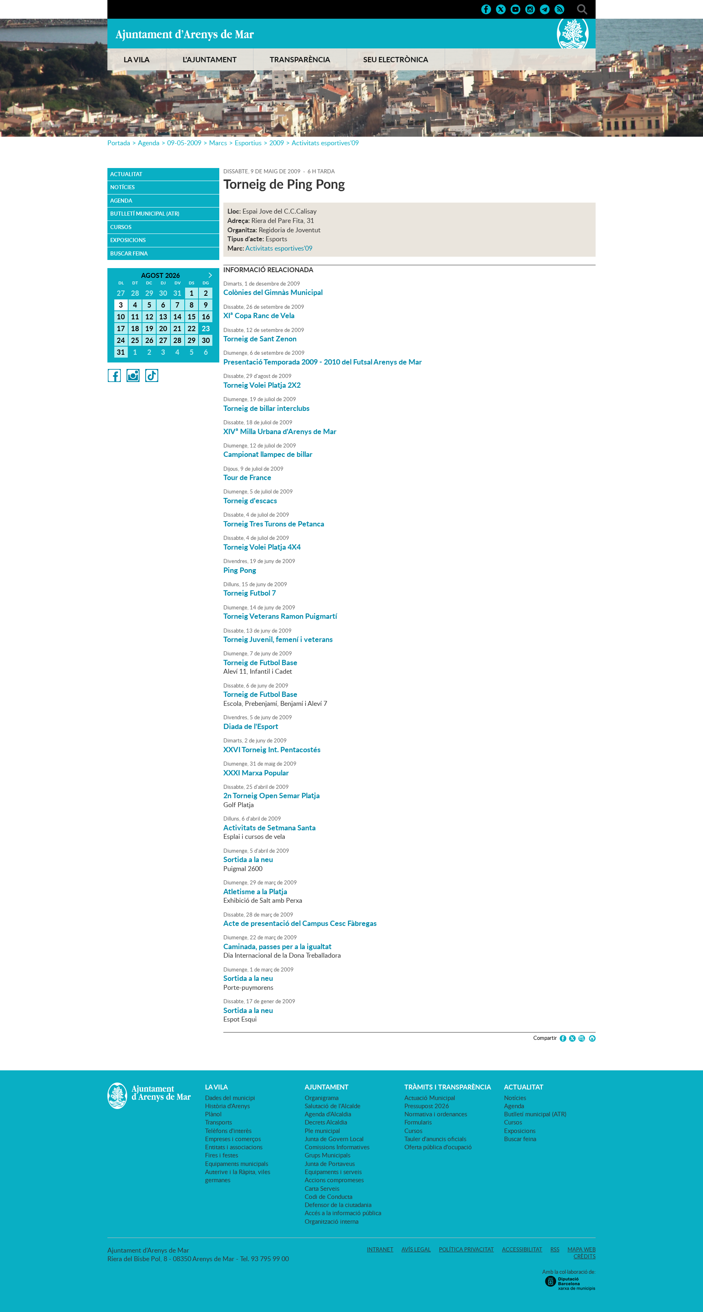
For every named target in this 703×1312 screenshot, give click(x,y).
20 (163, 328)
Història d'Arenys (227, 1106)
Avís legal (416, 1249)
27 (163, 340)
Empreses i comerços (233, 1139)
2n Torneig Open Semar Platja (271, 795)
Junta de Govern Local (334, 1139)
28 (177, 340)
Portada (118, 142)
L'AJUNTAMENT (210, 59)
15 (192, 316)
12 (149, 316)
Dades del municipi (230, 1098)
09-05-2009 (184, 142)
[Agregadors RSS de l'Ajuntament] (559, 8)
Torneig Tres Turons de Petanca (273, 523)
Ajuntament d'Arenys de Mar (185, 35)
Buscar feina (129, 253)
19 (149, 328)
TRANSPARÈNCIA (300, 59)
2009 (276, 142)
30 (206, 340)
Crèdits (585, 1256)
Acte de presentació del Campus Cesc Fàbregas (300, 923)
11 (135, 316)
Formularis (418, 1122)
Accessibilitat (522, 1249)
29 (192, 340)
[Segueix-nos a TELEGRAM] (544, 8)
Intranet (380, 1249)
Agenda (148, 142)
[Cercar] (582, 8)
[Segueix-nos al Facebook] (486, 8)
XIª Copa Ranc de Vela (259, 315)
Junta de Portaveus (330, 1163)
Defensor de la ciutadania (338, 1205)
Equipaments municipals (236, 1163)
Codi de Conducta (328, 1196)
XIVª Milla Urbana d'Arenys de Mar (279, 431)
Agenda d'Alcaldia (328, 1114)
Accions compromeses (334, 1180)
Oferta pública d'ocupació (438, 1147)
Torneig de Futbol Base (260, 662)
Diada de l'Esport (250, 726)
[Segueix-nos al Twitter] (501, 8)
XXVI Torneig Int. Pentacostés (272, 749)
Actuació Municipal (429, 1098)
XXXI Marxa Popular (256, 772)
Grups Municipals (327, 1155)
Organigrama (321, 1098)
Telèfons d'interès (228, 1130)
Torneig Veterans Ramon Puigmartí (280, 616)
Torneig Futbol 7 (249, 592)
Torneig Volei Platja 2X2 (262, 385)
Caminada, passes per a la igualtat (277, 946)
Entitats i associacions (233, 1147)
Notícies (122, 187)
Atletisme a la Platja (255, 891)
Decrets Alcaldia (326, 1122)
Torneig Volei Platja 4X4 (262, 546)
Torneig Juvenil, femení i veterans (278, 639)
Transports (218, 1122)
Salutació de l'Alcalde (332, 1106)
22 (192, 328)
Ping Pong (239, 570)
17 (121, 328)
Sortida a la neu (248, 859)
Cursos (120, 227)
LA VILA (137, 59)
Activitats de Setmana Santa (269, 827)
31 (121, 352)
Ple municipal (322, 1130)
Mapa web (582, 1249)
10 (121, 316)
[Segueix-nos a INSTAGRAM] (530, 8)
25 (135, 340)
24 (121, 340)
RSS (554, 1249)
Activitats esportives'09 (325, 142)
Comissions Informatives (337, 1147)
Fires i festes (221, 1155)
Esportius (248, 142)
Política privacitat (466, 1249)
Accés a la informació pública (343, 1213)
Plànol (213, 1114)
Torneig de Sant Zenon (260, 338)
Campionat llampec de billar (267, 454)
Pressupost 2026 (426, 1106)
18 (135, 328)
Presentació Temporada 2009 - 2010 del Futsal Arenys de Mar (322, 361)
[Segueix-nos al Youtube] (515, 8)
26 (149, 340)
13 (163, 316)
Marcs (218, 142)
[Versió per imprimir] (591, 1038)
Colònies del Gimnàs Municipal (273, 292)
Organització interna (331, 1221)
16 (206, 316)
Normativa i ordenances (435, 1114)
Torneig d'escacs (250, 500)
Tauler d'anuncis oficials (435, 1139)
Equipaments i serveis (333, 1172)
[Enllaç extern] (114, 374)
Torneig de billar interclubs (266, 408)
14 (177, 316)
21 (177, 328)
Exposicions (128, 240)
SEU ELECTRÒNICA (395, 59)
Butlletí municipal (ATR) (144, 213)
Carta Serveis (322, 1188)
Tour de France (247, 477)
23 (206, 328)
